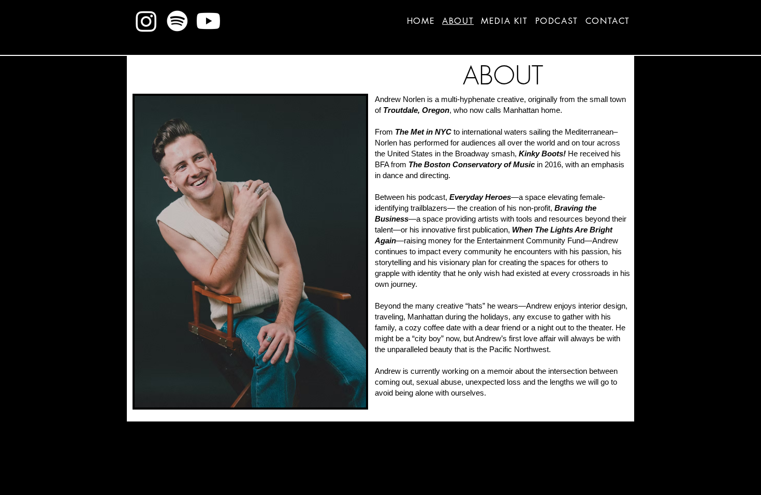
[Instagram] (146, 21)
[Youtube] (208, 21)
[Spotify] (177, 21)
